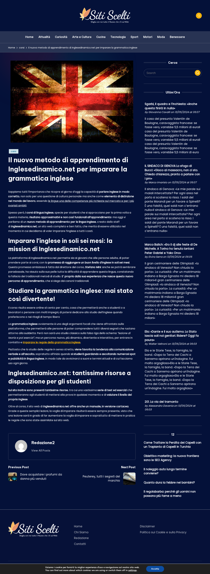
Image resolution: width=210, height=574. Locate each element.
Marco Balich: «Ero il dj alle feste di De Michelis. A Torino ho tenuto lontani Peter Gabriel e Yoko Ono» (171, 249)
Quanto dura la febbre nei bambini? (169, 482)
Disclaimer (147, 526)
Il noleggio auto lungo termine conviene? (165, 471)
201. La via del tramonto (161, 402)
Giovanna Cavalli (159, 112)
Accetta (155, 568)
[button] (40, 450)
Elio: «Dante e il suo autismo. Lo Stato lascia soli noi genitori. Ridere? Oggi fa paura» (172, 336)
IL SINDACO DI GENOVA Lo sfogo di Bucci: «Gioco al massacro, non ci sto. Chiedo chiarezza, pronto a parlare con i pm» (172, 172)
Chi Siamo (81, 532)
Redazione (81, 538)
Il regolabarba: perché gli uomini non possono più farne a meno (170, 494)
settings (132, 570)
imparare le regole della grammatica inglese (51, 342)
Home (78, 526)
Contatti (80, 544)
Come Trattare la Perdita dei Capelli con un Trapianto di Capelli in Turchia (172, 445)
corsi (13, 151)
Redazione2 (43, 442)
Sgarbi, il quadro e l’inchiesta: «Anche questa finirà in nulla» (171, 106)
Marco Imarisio (157, 182)
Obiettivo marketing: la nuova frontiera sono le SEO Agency (171, 458)
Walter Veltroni (157, 344)
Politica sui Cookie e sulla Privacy (163, 532)
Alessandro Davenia (160, 405)
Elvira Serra (155, 257)
